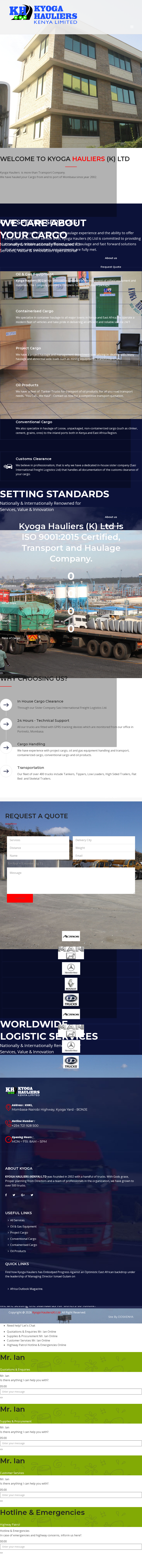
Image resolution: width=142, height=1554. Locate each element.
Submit (20, 898)
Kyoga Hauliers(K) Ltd (46, 1312)
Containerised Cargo (23, 1245)
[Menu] (131, 27)
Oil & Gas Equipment (23, 1226)
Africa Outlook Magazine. (26, 1289)
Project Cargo (19, 1232)
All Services (17, 1220)
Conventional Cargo (23, 1239)
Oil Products (18, 1251)
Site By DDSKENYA (120, 1316)
